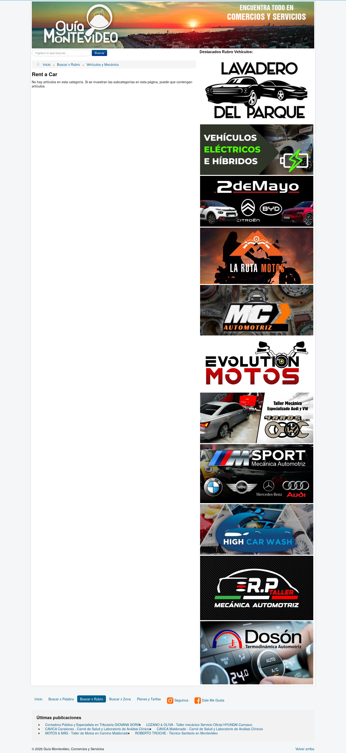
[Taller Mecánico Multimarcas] (256, 587)
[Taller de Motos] (256, 255)
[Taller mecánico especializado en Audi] (256, 417)
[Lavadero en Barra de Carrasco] (256, 89)
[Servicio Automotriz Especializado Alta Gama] (256, 473)
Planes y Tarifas (149, 699)
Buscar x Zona (120, 699)
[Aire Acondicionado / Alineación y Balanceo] (256, 309)
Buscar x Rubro (91, 699)
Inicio (38, 699)
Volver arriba (304, 748)
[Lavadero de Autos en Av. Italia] (256, 529)
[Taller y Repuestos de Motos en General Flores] (256, 363)
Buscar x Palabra (61, 699)
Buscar (99, 53)
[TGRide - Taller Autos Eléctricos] (256, 149)
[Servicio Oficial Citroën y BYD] (256, 200)
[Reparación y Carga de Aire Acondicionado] (256, 652)
